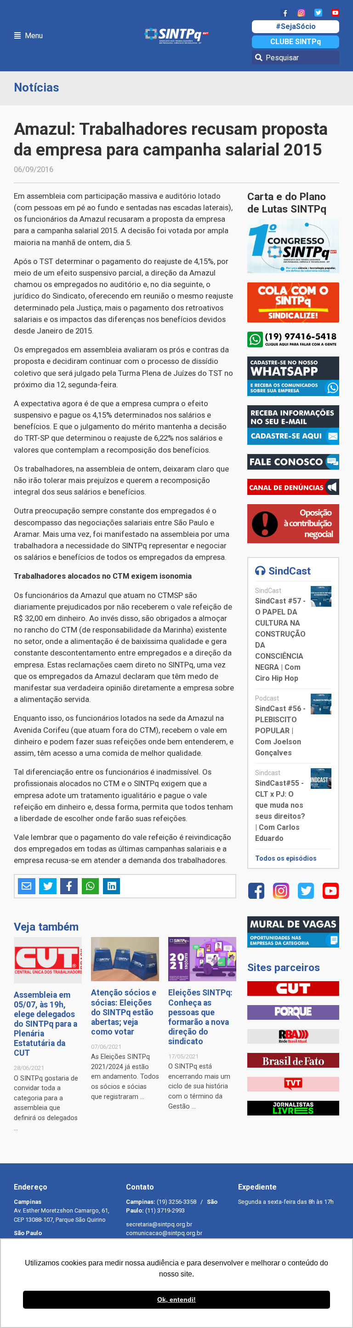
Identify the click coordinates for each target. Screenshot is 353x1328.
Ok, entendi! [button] (176, 1299)
